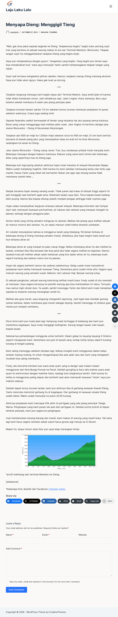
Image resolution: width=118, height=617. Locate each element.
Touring (53, 32)
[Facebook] (115, 286)
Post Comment (16, 589)
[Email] (115, 313)
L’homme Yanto (56, 489)
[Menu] (111, 6)
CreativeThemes (57, 612)
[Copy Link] (115, 320)
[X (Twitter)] (115, 293)
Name (9, 534)
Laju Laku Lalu (18, 10)
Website (83, 534)
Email (45, 534)
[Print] (115, 306)
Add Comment (14, 548)
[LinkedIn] (115, 300)
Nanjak (44, 32)
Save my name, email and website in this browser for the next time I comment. (44, 582)
